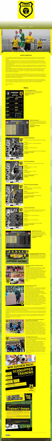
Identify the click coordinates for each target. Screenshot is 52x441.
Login (48, 438)
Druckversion (6, 438)
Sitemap (9, 438)
